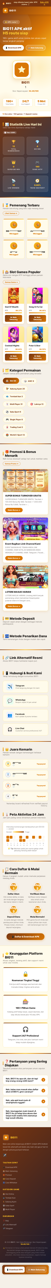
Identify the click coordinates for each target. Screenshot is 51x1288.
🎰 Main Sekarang (35, 48)
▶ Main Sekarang (13, 318)
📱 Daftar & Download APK (25, 936)
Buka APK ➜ (44, 3)
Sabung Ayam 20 (15, 388)
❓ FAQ (6, 1221)
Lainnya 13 (36, 404)
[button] (25, 1079)
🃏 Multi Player (9, 1209)
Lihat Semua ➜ (11, 213)
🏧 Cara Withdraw (10, 1183)
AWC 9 (29, 381)
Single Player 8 (14, 419)
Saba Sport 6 (13, 411)
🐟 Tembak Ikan (9, 1198)
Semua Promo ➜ (11, 464)
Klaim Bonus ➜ (14, 510)
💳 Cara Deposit (9, 1179)
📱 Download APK (13, 48)
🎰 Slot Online (8, 1194)
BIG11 (12, 10)
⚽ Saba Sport (8, 1205)
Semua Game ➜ (11, 282)
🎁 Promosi (7, 1175)
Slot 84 (11, 380)
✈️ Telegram (8, 1228)
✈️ (5, 1155)
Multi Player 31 (14, 404)
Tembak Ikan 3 (14, 396)
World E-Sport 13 (15, 434)
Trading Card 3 (14, 427)
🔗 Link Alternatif (9, 1225)
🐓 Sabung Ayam (9, 1202)
